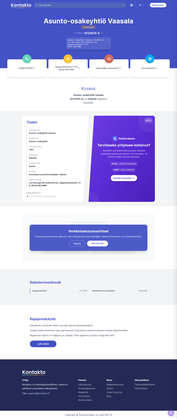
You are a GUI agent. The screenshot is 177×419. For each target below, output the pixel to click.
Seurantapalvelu (86, 388)
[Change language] (133, 5)
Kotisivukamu (85, 400)
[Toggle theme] (141, 5)
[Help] (171, 413)
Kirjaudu (77, 243)
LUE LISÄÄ (43, 344)
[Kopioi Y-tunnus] (102, 33)
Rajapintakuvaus (115, 384)
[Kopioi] (108, 40)
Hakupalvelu (84, 384)
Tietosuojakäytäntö (145, 384)
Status (109, 388)
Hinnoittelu (84, 396)
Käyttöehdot (141, 388)
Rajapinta (83, 392)
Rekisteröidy (158, 5)
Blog (108, 396)
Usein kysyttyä (114, 392)
